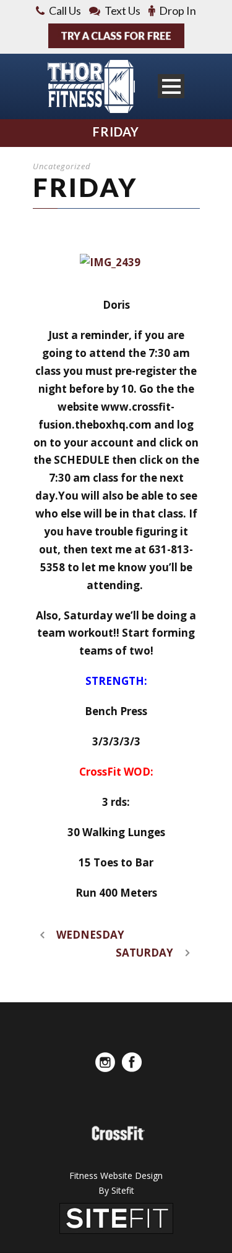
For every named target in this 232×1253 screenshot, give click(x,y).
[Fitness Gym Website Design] (116, 1217)
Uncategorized (62, 166)
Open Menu (171, 86)
